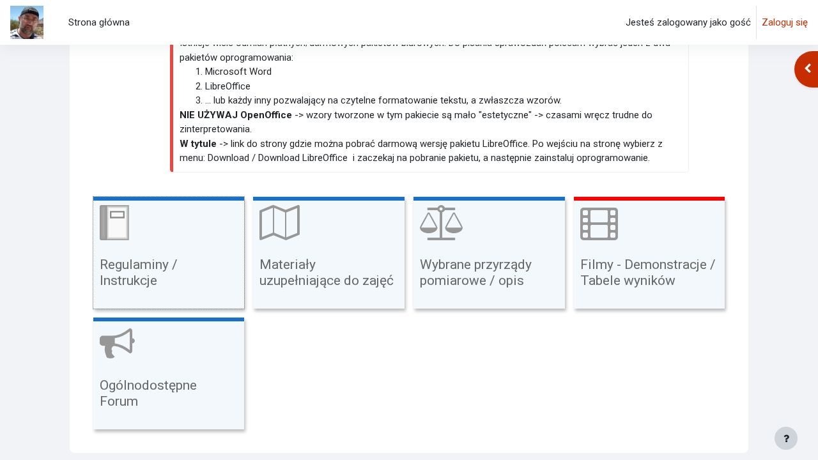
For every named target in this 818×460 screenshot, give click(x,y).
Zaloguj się (785, 22)
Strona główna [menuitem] (99, 22)
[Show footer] (786, 438)
